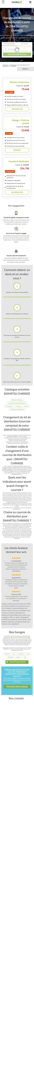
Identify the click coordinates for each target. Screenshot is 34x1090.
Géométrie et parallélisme (17, 409)
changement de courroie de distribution (18, 638)
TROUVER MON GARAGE (17, 662)
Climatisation (9, 406)
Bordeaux (10, 657)
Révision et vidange (17, 400)
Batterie (26, 406)
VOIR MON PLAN (17, 109)
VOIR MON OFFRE (17, 192)
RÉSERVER (17, 150)
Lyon (14, 654)
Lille (25, 657)
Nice (28, 654)
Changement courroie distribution (17, 403)
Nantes (18, 657)
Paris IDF (7, 654)
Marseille (21, 654)
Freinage (18, 406)
